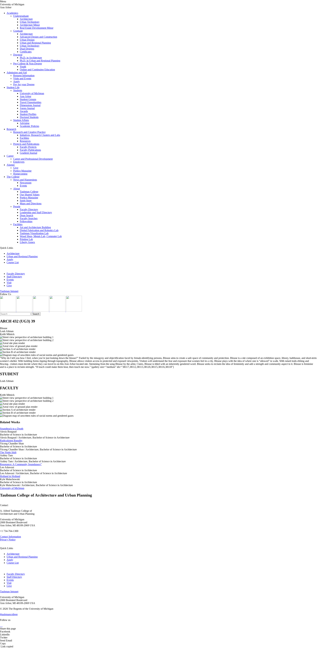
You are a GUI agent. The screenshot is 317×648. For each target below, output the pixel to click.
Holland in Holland (10, 476)
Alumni (11, 164)
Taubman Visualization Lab (34, 233)
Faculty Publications (30, 150)
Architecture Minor (30, 24)
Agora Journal (27, 108)
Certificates (26, 51)
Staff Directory (14, 276)
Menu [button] (3, 1)
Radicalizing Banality (11, 440)
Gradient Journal (28, 152)
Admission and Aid (17, 72)
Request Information (24, 75)
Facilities (24, 138)
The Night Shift (8, 452)
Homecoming (20, 173)
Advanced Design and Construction (38, 36)
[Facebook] (74, 310)
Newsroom (25, 182)
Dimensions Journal (30, 105)
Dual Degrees (27, 48)
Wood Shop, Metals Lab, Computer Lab (41, 236)
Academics (12, 13)
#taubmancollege (9, 614)
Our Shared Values (29, 194)
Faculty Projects (28, 147)
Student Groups (28, 99)
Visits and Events (22, 78)
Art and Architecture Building (35, 227)
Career (10, 155)
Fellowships (26, 221)
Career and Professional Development (33, 158)
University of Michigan (32, 93)
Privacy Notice (8, 539)
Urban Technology (29, 22)
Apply (16, 81)
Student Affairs (21, 120)
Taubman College (29, 191)
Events (23, 185)
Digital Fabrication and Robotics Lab (39, 230)
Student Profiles (28, 114)
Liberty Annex (27, 242)
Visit (9, 282)
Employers (18, 161)
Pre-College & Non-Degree (27, 63)
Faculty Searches (28, 218)
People (16, 206)
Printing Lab (26, 239)
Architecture (26, 19)
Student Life (13, 87)
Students (17, 90)
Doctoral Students (29, 117)
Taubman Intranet (9, 291)
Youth (23, 66)
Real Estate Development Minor (36, 27)
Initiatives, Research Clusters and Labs (40, 135)
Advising (24, 123)
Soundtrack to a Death (11, 428)
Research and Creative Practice (29, 132)
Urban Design (27, 39)
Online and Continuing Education (37, 69)
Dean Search (26, 215)
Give (15, 167)
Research (11, 129)
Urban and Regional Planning (35, 42)
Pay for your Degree (24, 84)
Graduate (18, 30)
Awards (24, 111)
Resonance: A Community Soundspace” (21, 464)
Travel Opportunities (30, 102)
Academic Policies (29, 126)
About (16, 188)
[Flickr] (41, 310)
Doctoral (17, 54)
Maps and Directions (30, 203)
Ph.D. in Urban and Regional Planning (40, 60)
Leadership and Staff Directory (36, 212)
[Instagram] (8, 310)
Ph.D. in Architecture (31, 57)
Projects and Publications (26, 144)
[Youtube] (58, 310)
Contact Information (10, 536)
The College (13, 176)
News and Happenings (25, 179)
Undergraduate (21, 16)
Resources (25, 141)
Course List (13, 262)
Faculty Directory (29, 209)
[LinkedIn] (25, 310)
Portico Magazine (22, 170)
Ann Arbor (25, 96)
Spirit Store (26, 200)
